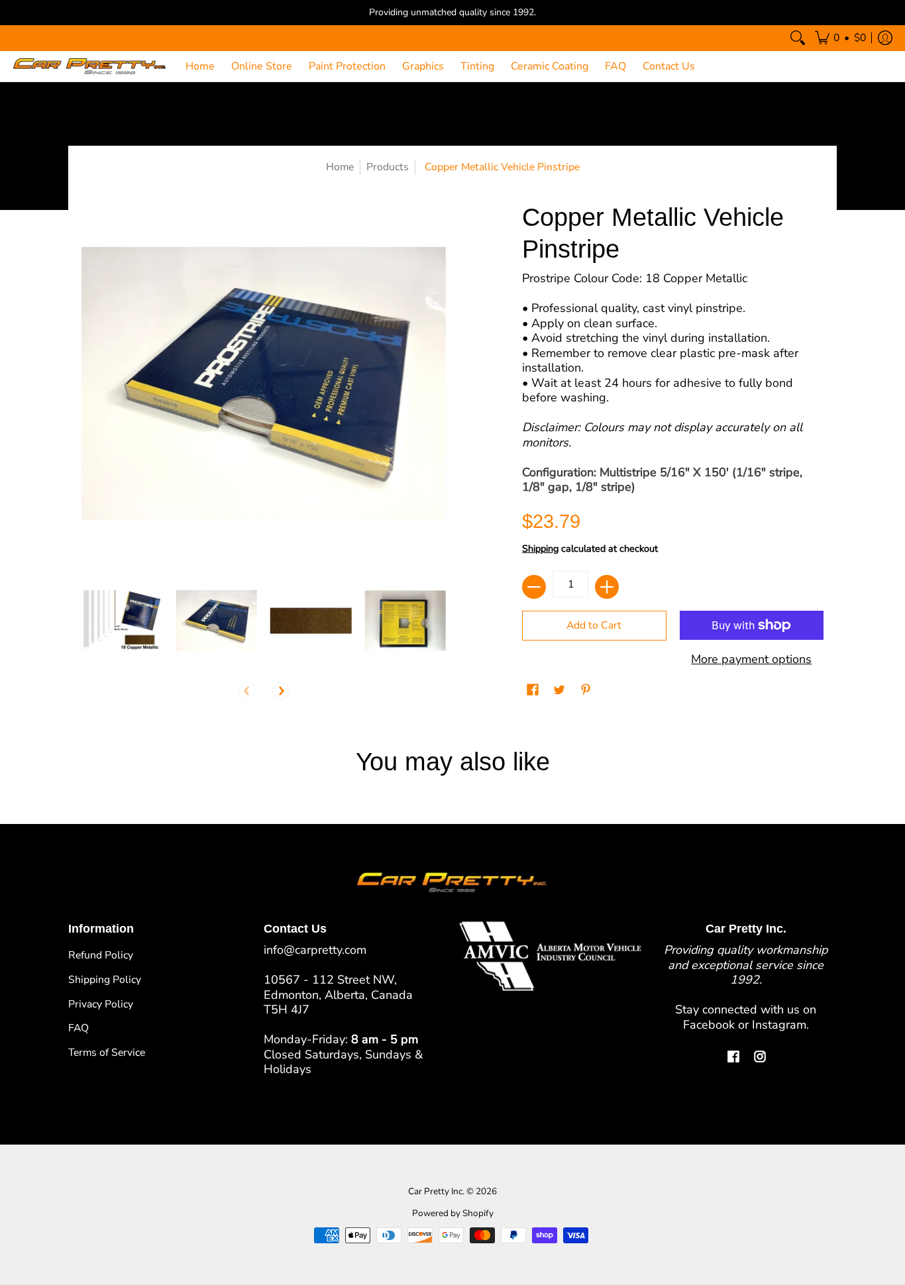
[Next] (281, 691)
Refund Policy (100, 955)
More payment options (751, 659)
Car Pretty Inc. (436, 1191)
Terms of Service (106, 1052)
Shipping (540, 548)
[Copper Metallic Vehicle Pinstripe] (122, 621)
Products (387, 167)
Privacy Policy (100, 1004)
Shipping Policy (104, 979)
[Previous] (247, 691)
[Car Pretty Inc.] (89, 66)
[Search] (797, 38)
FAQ (78, 1028)
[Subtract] (534, 587)
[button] (840, 38)
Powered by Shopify (453, 1213)
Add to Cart (593, 625)
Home (340, 167)
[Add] (607, 587)
